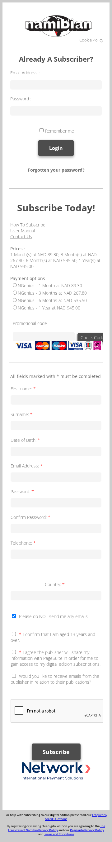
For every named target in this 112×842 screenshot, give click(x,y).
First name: (23, 389)
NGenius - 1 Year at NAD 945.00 (49, 308)
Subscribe (56, 752)
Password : (20, 99)
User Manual (22, 231)
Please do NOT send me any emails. (54, 616)
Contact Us (21, 236)
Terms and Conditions (59, 834)
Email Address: (27, 466)
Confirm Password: (30, 517)
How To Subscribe (27, 225)
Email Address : (25, 73)
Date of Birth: (25, 440)
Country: (55, 584)
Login (56, 148)
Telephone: (23, 543)
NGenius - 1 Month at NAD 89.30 (50, 285)
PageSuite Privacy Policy (87, 830)
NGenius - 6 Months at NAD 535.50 (52, 300)
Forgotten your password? (56, 170)
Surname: (22, 414)
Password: (22, 491)
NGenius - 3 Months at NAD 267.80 (52, 293)
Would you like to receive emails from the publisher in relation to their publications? (55, 679)
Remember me (59, 131)
